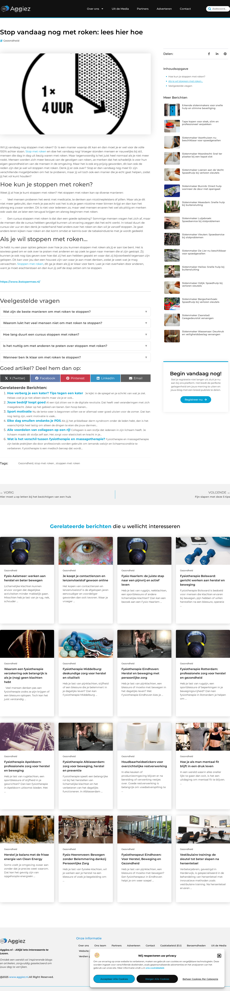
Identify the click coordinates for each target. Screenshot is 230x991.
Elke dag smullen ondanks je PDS (34, 420)
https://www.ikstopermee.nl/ (20, 281)
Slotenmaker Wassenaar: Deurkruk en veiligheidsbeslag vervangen (203, 333)
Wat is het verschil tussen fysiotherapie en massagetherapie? (56, 439)
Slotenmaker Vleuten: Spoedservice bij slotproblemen (203, 236)
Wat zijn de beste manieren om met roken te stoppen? (75, 311)
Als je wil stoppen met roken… (185, 81)
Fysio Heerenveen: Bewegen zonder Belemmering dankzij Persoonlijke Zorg (84, 859)
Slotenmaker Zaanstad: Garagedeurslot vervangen (198, 317)
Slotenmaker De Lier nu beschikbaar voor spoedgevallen (204, 252)
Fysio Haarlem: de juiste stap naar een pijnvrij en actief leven (142, 580)
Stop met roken (35, 151)
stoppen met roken (68, 463)
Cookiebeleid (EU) (170, 945)
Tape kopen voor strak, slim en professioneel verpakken (200, 123)
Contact (185, 8)
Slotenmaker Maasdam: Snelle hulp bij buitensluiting (203, 204)
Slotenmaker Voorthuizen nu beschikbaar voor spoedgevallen (201, 139)
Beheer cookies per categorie (200, 979)
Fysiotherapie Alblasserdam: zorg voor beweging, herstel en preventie (84, 766)
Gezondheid (11, 40)
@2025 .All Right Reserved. (27, 977)
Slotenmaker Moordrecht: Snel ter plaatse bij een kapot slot (202, 155)
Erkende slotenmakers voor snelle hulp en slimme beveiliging (202, 107)
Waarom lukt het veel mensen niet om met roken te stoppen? (75, 323)
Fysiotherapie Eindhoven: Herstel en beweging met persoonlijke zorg (140, 673)
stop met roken (44, 463)
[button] (219, 956)
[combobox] (218, 9)
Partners (143, 8)
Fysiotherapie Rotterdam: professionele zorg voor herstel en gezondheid (203, 673)
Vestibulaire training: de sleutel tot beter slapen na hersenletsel (199, 859)
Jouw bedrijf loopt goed (26, 402)
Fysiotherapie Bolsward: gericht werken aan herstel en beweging (202, 580)
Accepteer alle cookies (114, 979)
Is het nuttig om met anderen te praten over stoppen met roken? (75, 346)
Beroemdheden (196, 945)
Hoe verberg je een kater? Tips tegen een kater (45, 393)
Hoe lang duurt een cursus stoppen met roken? (75, 334)
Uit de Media (120, 8)
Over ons (93, 8)
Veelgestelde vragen (180, 85)
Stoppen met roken (30, 264)
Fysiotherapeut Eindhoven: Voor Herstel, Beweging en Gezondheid (141, 859)
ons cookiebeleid (155, 968)
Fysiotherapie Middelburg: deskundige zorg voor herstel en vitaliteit (84, 673)
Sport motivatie (19, 411)
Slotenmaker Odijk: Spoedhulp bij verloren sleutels (202, 284)
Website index (87, 950)
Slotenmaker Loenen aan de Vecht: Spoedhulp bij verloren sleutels (203, 171)
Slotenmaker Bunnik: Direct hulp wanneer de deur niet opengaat (202, 187)
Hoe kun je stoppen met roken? (186, 76)
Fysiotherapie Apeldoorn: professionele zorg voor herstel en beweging (27, 766)
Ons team (100, 945)
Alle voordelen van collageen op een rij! (38, 430)
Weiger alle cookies (157, 979)
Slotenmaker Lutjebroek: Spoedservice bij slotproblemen (201, 220)
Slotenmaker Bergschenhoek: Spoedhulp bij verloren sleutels (200, 300)
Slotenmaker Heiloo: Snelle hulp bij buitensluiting (203, 268)
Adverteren (164, 8)
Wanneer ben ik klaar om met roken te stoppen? (75, 357)
